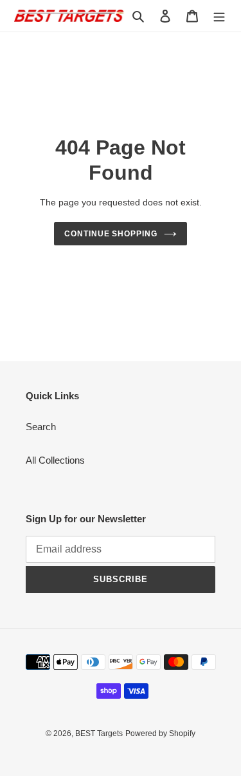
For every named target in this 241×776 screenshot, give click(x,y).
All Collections (55, 460)
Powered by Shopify (160, 733)
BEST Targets (99, 733)
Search (41, 426)
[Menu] (219, 16)
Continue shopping (111, 233)
